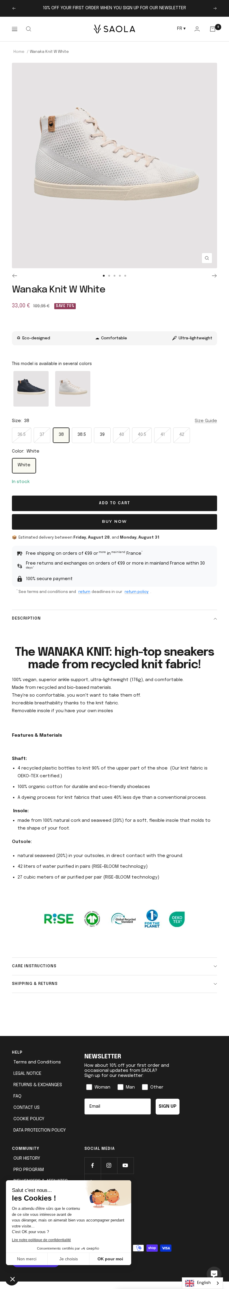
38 (61, 434)
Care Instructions (34, 966)
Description (26, 618)
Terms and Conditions (37, 1062)
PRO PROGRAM (28, 1169)
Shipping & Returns (35, 984)
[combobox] (202, 1283)
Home (18, 52)
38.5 (82, 434)
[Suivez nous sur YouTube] (125, 1165)
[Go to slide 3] (114, 276)
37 (42, 434)
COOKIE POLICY (28, 1119)
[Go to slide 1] (104, 276)
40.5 (142, 434)
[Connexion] (197, 28)
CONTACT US (26, 1107)
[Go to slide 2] (109, 276)
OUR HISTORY (26, 1158)
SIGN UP (168, 1106)
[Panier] (212, 29)
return (84, 592)
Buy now (114, 522)
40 (121, 434)
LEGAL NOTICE (27, 1073)
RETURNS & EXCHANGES (37, 1085)
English (204, 1283)
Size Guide (206, 421)
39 (102, 434)
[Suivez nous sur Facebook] (92, 1165)
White (24, 465)
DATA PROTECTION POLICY (39, 1130)
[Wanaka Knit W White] (73, 389)
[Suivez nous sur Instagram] (109, 1165)
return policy (137, 592)
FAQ (17, 1096)
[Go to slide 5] (125, 276)
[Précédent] (14, 276)
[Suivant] (214, 276)
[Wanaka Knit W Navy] (31, 389)
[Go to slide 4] (120, 276)
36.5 (22, 434)
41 (162, 434)
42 (181, 434)
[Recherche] (28, 29)
